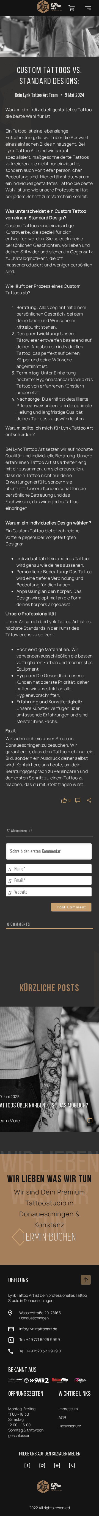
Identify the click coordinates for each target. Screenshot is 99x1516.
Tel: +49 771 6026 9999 (39, 1339)
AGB (62, 1417)
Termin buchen (50, 1237)
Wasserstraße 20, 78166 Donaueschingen (40, 1315)
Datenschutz (70, 1425)
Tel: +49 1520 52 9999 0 (40, 1350)
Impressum (68, 1408)
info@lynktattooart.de (38, 1328)
